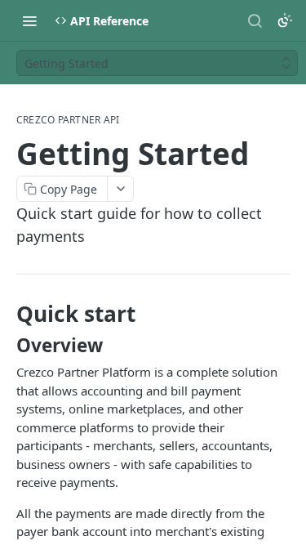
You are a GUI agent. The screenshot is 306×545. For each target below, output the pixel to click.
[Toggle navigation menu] (29, 20)
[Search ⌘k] (255, 20)
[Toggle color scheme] (285, 20)
